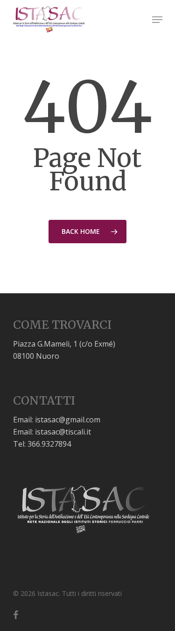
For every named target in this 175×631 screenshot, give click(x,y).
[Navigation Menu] (157, 19)
